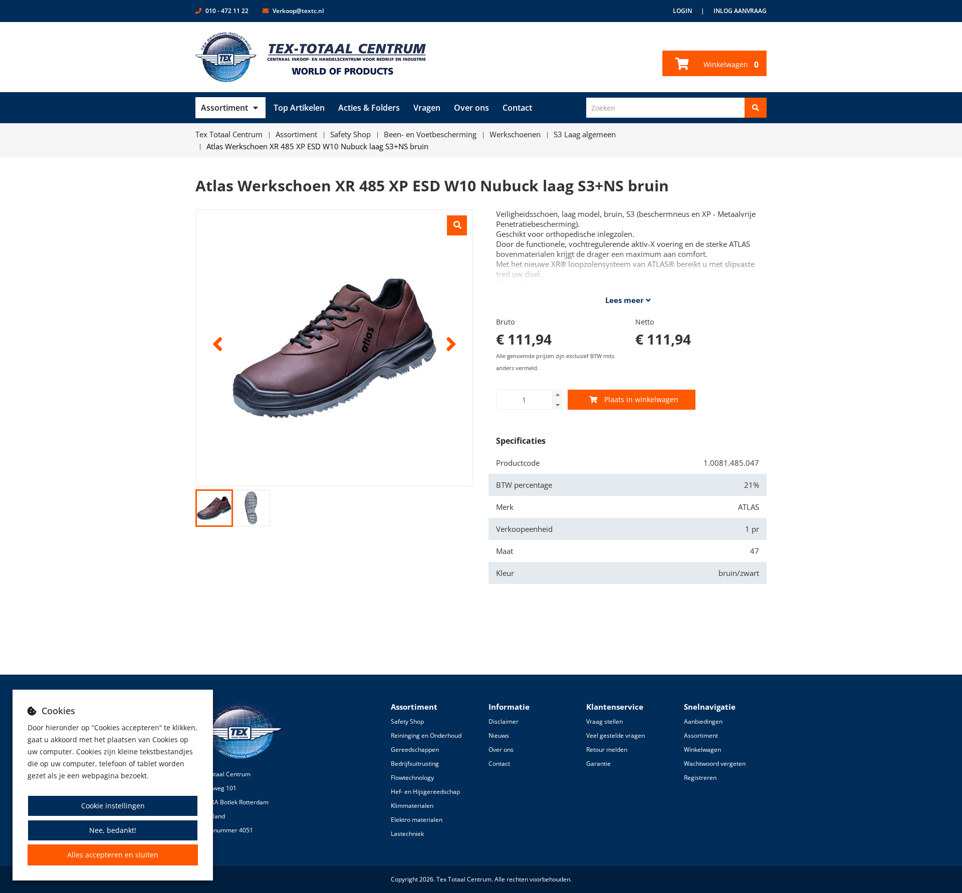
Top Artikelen (299, 107)
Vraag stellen (604, 721)
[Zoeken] (756, 108)
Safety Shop (407, 721)
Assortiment (224, 107)
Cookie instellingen (113, 805)
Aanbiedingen (703, 721)
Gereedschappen (415, 749)
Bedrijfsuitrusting (415, 763)
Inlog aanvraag (740, 11)
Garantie (598, 763)
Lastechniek (407, 833)
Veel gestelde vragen (615, 735)
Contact (517, 107)
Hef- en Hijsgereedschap (425, 791)
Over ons (471, 107)
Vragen (426, 107)
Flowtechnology (412, 777)
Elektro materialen (416, 819)
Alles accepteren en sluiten (112, 854)
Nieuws (499, 735)
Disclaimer (504, 721)
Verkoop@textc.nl (298, 11)
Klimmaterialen (412, 805)
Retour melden (606, 749)
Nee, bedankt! (112, 830)
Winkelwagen (730, 64)
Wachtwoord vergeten (715, 763)
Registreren (700, 777)
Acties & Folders (369, 107)
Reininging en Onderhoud (426, 735)
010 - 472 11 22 (227, 11)
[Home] (310, 57)
